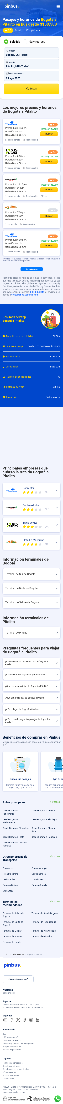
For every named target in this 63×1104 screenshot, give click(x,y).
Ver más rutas (31, 269)
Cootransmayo (39, 868)
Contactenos (8, 1079)
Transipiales (37, 879)
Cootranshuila (39, 874)
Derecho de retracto (11, 1066)
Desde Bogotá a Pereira (43, 810)
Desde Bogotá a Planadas (15, 828)
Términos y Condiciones (13, 1063)
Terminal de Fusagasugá (44, 922)
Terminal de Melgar (12, 931)
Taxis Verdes (9, 879)
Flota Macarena (10, 874)
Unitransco (8, 891)
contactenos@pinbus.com (24, 294)
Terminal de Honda (12, 942)
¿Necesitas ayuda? (18, 979)
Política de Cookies (11, 1075)
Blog (4, 1034)
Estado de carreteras (12, 1040)
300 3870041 (37, 292)
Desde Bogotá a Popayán (44, 837)
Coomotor (8, 868)
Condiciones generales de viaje (16, 1069)
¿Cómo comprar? (10, 1037)
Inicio (7, 954)
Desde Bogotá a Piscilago (44, 819)
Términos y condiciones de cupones (18, 1043)
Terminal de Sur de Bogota (45, 913)
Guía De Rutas (18, 954)
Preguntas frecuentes (12, 1047)
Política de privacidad (12, 1050)
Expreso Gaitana (11, 885)
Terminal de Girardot (42, 936)
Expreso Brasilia (39, 885)
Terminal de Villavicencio (44, 931)
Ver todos (55, 802)
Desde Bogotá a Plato (13, 837)
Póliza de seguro (10, 1072)
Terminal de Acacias (12, 936)
